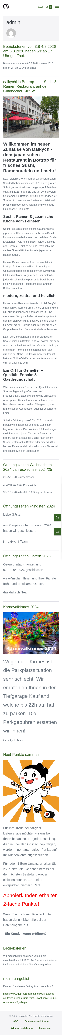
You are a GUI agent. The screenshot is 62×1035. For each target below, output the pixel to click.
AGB (15, 1021)
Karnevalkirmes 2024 (20, 607)
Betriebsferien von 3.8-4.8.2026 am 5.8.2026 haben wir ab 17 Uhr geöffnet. (29, 51)
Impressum (45, 1028)
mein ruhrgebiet (16, 978)
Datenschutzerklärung (37, 1021)
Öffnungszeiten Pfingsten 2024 (29, 506)
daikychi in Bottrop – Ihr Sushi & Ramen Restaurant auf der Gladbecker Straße (30, 86)
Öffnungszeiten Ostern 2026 (27, 556)
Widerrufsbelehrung (22, 1028)
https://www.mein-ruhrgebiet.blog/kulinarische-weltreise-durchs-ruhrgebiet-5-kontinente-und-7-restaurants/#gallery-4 (30, 998)
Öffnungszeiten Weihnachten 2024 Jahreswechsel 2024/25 (27, 467)
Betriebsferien (14, 948)
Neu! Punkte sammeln (21, 754)
